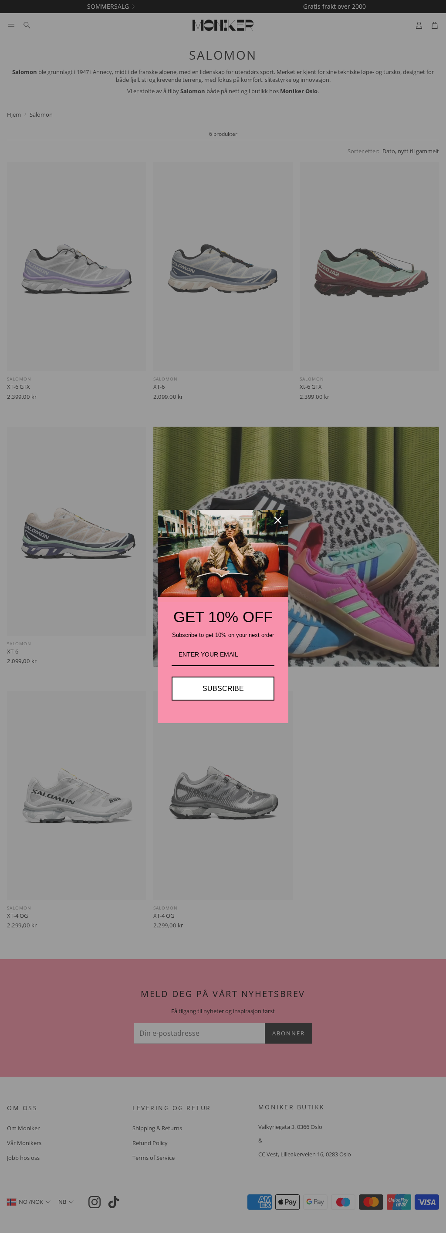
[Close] (277, 520)
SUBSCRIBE (223, 688)
